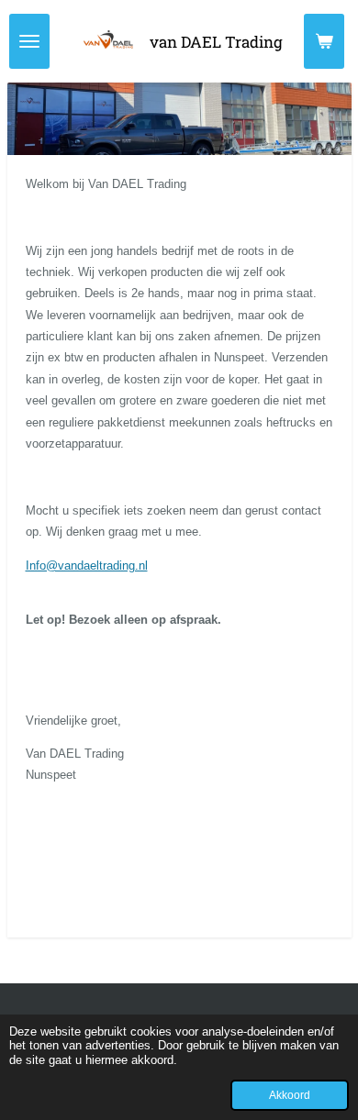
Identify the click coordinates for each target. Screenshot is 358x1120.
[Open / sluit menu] (29, 41)
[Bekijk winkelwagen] (324, 41)
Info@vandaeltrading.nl (87, 565)
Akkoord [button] (289, 1095)
